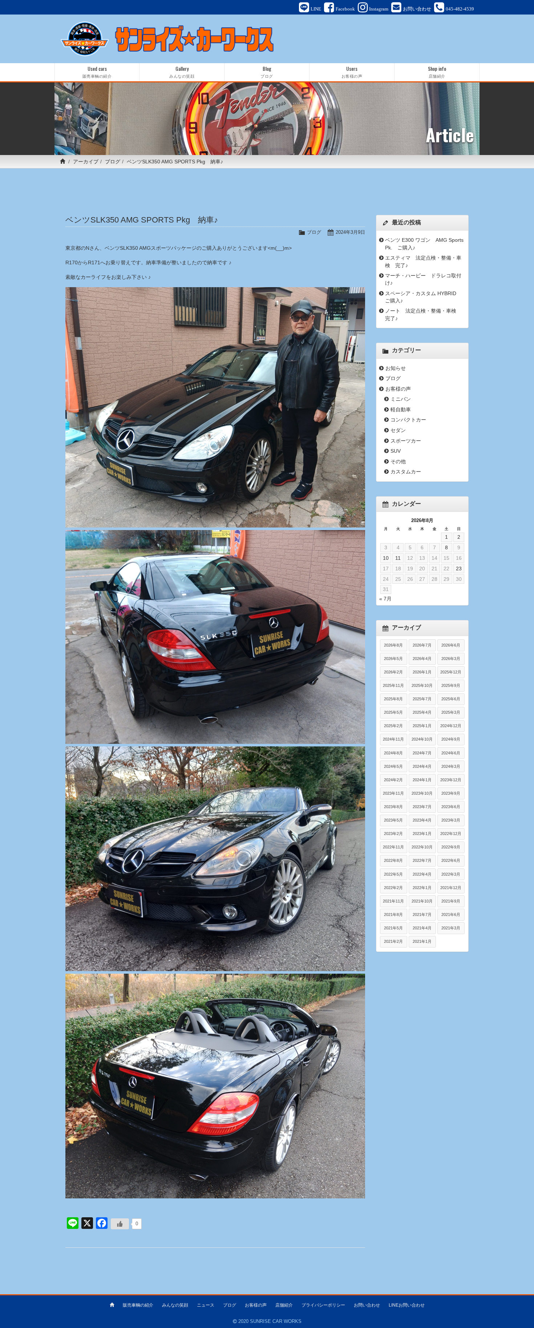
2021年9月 (450, 901)
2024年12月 (450, 726)
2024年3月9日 (350, 232)
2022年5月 (393, 874)
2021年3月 (450, 928)
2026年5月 (393, 658)
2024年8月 (393, 753)
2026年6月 (450, 645)
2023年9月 (450, 793)
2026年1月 (422, 672)
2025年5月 (393, 712)
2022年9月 (450, 847)
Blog (266, 72)
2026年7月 (422, 645)
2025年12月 (450, 672)
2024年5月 (393, 766)
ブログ (112, 161)
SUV (396, 451)
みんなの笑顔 (175, 1305)
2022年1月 (422, 887)
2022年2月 (393, 887)
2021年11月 (393, 901)
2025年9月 (450, 685)
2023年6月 (450, 806)
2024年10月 (422, 739)
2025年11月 (393, 685)
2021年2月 (393, 941)
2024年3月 (450, 766)
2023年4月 (422, 820)
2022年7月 (422, 860)
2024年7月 (422, 753)
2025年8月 (393, 699)
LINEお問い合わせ (407, 1305)
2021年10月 (422, 901)
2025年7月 (422, 699)
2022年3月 (450, 874)
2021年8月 (393, 914)
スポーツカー (406, 441)
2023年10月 (422, 793)
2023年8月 (393, 806)
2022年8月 (393, 860)
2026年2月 (393, 672)
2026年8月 (393, 645)
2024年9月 (450, 739)
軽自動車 (401, 409)
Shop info (437, 72)
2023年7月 (422, 806)
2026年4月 (422, 658)
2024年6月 (450, 753)
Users (352, 72)
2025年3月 (450, 712)
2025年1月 (422, 726)
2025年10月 (422, 685)
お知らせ (395, 368)
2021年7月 (422, 914)
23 (459, 568)
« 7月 (385, 599)
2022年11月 (393, 847)
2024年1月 (422, 780)
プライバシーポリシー (323, 1305)
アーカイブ (85, 161)
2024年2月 (393, 780)
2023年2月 (393, 833)
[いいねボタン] (120, 1223)
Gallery (181, 72)
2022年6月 (450, 860)
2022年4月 (422, 874)
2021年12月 (450, 887)
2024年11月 (393, 739)
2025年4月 (422, 712)
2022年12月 (450, 833)
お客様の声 (398, 389)
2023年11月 (393, 793)
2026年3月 (450, 658)
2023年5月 (393, 820)
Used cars (97, 72)
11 (398, 558)
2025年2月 (393, 726)
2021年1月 (422, 941)
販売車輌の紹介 (138, 1305)
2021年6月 (450, 914)
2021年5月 (393, 928)
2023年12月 (450, 780)
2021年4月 (422, 928)
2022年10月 (422, 847)
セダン (398, 430)
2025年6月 (450, 699)
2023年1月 (422, 833)
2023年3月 (450, 820)
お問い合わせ (367, 1305)
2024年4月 (422, 766)
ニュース (205, 1305)
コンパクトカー (408, 420)
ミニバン (401, 399)
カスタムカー (406, 471)
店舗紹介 (284, 1305)
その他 (398, 461)
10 (386, 558)
